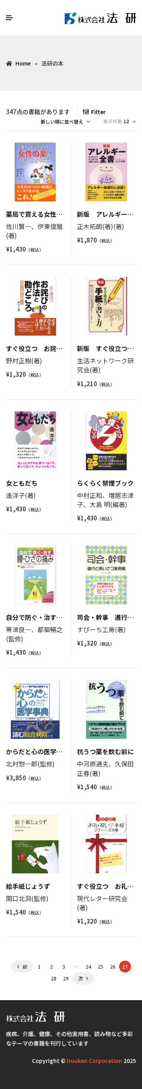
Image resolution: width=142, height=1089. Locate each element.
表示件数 (112, 121)
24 (88, 966)
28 (53, 978)
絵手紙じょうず (28, 886)
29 (66, 978)
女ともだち (21, 483)
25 (100, 966)
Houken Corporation (94, 1061)
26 (113, 966)
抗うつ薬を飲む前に (105, 751)
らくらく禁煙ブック (105, 483)
